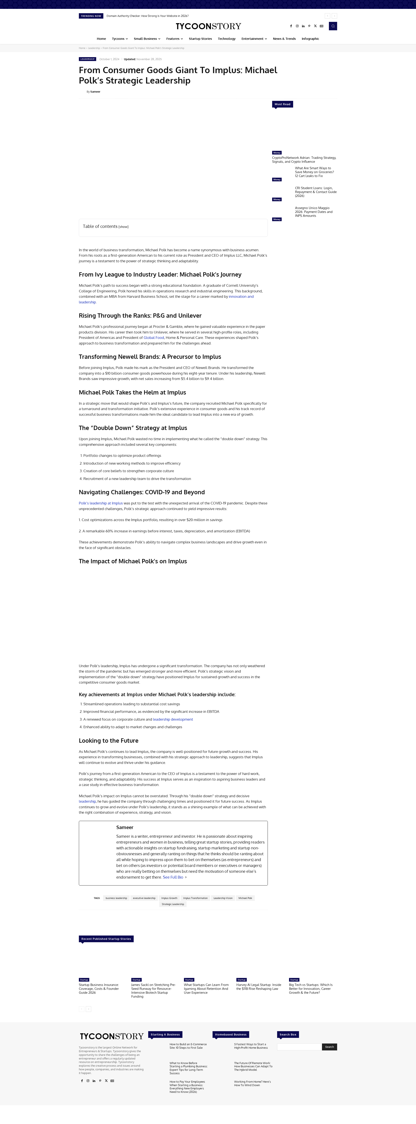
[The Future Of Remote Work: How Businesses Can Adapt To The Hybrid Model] (222, 1069)
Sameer (95, 91)
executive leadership (144, 898)
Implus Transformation (195, 898)
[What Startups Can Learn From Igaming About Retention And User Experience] (208, 962)
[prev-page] (81, 1009)
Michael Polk (245, 898)
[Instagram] (297, 26)
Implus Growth (169, 898)
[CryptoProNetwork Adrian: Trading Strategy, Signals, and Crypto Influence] (304, 131)
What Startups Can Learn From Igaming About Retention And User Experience (206, 989)
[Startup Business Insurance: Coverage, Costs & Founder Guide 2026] (103, 962)
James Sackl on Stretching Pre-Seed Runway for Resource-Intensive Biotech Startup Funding (153, 990)
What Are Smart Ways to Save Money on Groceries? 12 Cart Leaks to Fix (314, 172)
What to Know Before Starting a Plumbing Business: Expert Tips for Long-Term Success (189, 1068)
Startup (84, 979)
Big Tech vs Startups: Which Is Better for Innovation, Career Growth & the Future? (311, 989)
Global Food (154, 337)
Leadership (94, 48)
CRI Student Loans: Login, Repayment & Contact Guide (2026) (316, 192)
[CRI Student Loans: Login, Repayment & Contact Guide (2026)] (282, 195)
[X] (315, 26)
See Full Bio (173, 877)
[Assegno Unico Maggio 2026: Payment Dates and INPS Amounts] (282, 214)
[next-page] (88, 1009)
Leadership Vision (223, 898)
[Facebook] (291, 26)
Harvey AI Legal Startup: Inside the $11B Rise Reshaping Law (258, 987)
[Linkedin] (303, 26)
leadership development (173, 719)
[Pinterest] (309, 26)
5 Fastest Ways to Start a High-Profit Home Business (251, 1045)
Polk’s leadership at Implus (101, 503)
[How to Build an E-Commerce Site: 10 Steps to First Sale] (157, 1050)
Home (82, 48)
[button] (333, 26)
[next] (334, 16)
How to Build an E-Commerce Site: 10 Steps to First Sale (188, 1045)
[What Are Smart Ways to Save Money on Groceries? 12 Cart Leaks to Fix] (282, 175)
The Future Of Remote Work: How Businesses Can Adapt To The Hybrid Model (253, 1066)
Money (276, 152)
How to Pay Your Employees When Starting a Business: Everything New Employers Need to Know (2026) (187, 1086)
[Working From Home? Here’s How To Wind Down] (222, 1088)
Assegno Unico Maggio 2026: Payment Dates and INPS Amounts (314, 212)
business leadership (116, 898)
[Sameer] (83, 91)
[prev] (327, 16)
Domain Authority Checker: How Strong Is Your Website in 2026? (147, 16)
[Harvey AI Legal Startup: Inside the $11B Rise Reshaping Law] (260, 962)
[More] (340, 91)
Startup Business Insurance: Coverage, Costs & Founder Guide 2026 (99, 989)
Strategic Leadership (173, 904)
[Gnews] (321, 26)
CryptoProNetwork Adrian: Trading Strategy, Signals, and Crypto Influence (304, 160)
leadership (87, 801)
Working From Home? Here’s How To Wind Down (252, 1083)
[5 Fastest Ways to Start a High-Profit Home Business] (222, 1050)
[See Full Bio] (185, 877)
